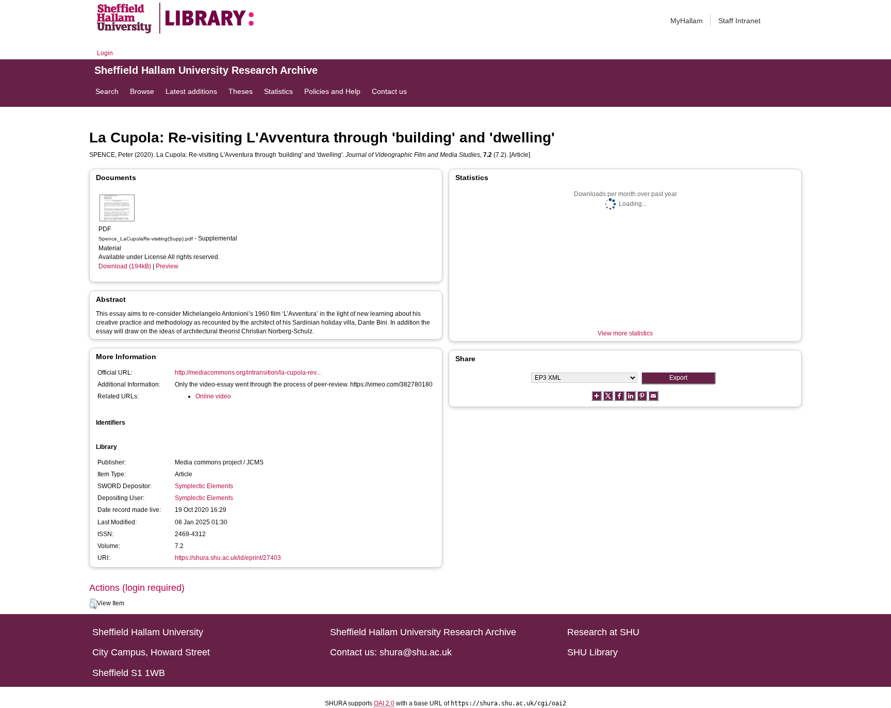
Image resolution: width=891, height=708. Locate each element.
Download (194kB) (124, 266)
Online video (213, 396)
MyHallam (686, 21)
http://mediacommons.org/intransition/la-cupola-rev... (248, 372)
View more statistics (625, 333)
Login (105, 53)
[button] (93, 604)
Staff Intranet (739, 21)
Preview (167, 266)
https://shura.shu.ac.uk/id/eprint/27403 (228, 557)
